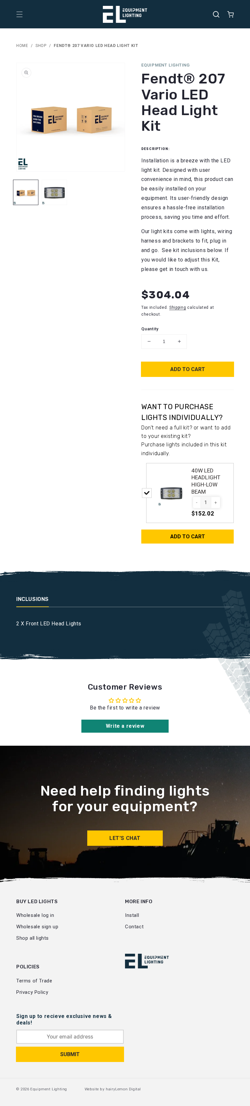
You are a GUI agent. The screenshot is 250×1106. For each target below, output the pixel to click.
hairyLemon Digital (123, 1089)
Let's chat (125, 838)
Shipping (177, 307)
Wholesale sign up (37, 927)
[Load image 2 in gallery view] (54, 192)
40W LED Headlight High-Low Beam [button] (205, 481)
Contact (134, 927)
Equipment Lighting (48, 1089)
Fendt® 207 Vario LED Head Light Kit (96, 45)
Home (22, 45)
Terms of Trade (34, 981)
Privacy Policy (32, 992)
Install (132, 915)
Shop (40, 45)
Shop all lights (32, 938)
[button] (19, 14)
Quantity (150, 328)
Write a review (125, 726)
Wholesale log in (35, 915)
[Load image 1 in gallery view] (25, 192)
